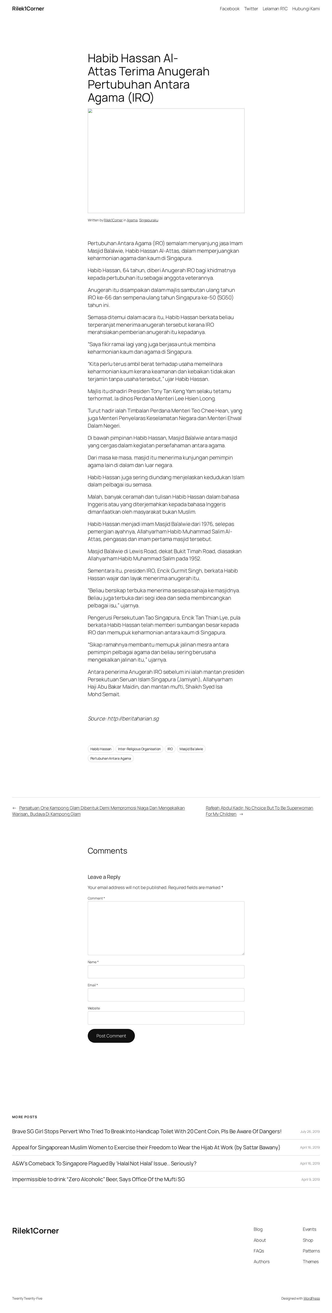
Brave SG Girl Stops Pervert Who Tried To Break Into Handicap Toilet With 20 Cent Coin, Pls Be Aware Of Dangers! (147, 1131)
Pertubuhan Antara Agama (110, 758)
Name (93, 962)
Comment (96, 898)
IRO (170, 748)
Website (94, 1008)
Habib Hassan (101, 748)
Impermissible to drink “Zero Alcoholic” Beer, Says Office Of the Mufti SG (98, 1179)
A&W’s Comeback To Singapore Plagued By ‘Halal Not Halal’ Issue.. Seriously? (104, 1163)
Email (93, 985)
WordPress (312, 1298)
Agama (132, 220)
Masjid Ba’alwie (191, 748)
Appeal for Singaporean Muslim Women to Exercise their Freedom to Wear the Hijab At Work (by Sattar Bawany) (146, 1147)
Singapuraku (148, 220)
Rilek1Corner (28, 8)
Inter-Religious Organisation (139, 748)
